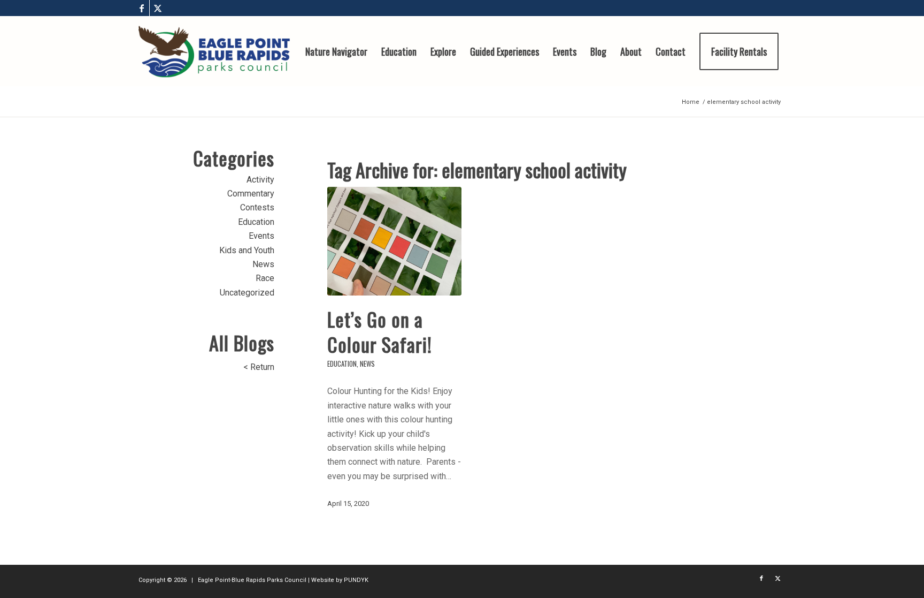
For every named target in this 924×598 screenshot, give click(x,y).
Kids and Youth (246, 250)
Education (342, 364)
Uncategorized (247, 292)
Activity (260, 180)
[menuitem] (336, 51)
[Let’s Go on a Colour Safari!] (394, 241)
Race (265, 278)
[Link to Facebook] (141, 8)
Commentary (250, 193)
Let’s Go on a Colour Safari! (379, 331)
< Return (258, 367)
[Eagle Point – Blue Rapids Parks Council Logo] (214, 51)
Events (261, 236)
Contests (257, 207)
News (367, 364)
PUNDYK (356, 580)
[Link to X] (158, 8)
